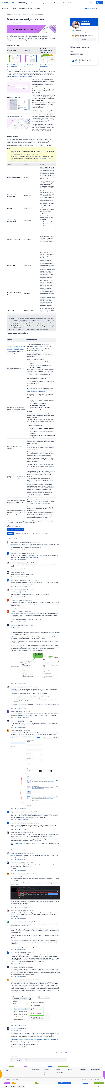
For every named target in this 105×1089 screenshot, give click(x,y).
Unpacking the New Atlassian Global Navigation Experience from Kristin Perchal (16, 348)
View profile (84, 39)
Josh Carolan (13, 922)
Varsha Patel (13, 563)
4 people (19, 559)
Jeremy (12, 711)
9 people (19, 870)
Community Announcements (35, 14)
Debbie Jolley (14, 862)
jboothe (12, 730)
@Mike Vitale (13, 839)
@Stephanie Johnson (16, 565)
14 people (19, 1025)
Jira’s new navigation (32, 557)
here (54, 704)
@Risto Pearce (14, 689)
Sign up (99, 3)
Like (11, 550)
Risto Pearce (13, 625)
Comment (10, 533)
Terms (90, 1079)
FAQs (45, 1072)
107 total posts (89, 33)
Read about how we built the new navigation (23, 76)
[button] (31, 29)
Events (49, 3)
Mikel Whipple (14, 967)
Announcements (23, 14)
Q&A (13, 8)
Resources (58, 1074)
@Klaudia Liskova (24, 592)
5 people (19, 1046)
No (23, 1086)
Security (97, 1079)
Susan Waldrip (14, 980)
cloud (81, 54)
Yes (19, 1086)
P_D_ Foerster (14, 600)
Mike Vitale (13, 721)
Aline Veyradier (14, 874)
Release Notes (67, 3)
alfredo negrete (14, 572)
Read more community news (15, 529)
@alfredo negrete (15, 592)
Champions (57, 3)
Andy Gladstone (14, 542)
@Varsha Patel (14, 544)
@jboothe (13, 843)
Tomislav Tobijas (21, 576)
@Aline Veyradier (14, 913)
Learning (41, 3)
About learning (59, 1072)
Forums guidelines (48, 1074)
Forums (33, 3)
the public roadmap (41, 158)
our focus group (22, 521)
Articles (37, 8)
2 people (19, 608)
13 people (19, 963)
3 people (19, 550)
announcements (74, 54)
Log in (92, 3)
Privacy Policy (83, 1079)
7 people (19, 683)
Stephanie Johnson (15, 553)
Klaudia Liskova (14, 580)
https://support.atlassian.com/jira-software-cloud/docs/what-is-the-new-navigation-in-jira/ (34, 1039)
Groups (15, 14)
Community (22, 2)
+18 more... (91, 35)
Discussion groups (25, 8)
